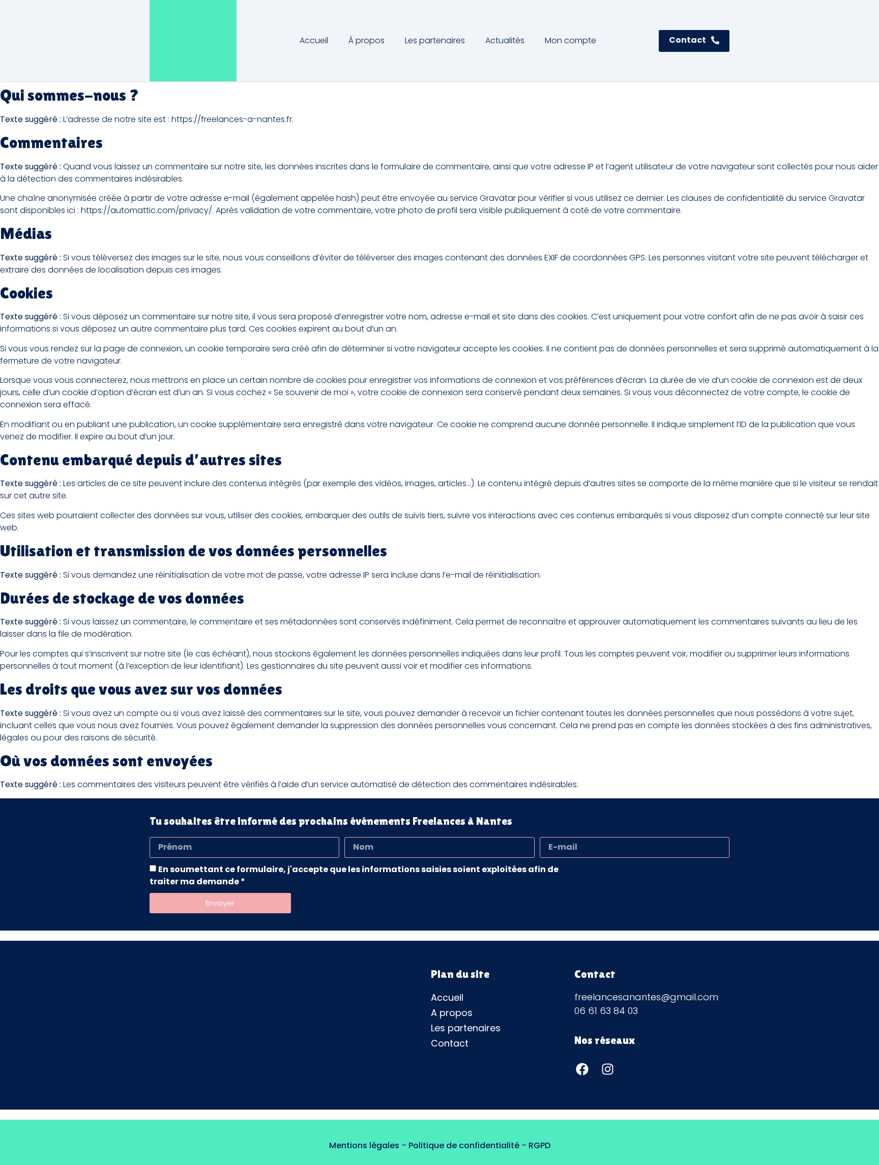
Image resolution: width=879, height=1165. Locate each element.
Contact (449, 1043)
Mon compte (570, 40)
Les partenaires (435, 40)
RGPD (539, 1145)
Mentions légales (364, 1145)
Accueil (314, 40)
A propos (452, 1012)
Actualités (504, 40)
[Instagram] (607, 1069)
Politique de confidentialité (463, 1145)
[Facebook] (582, 1069)
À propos (366, 40)
